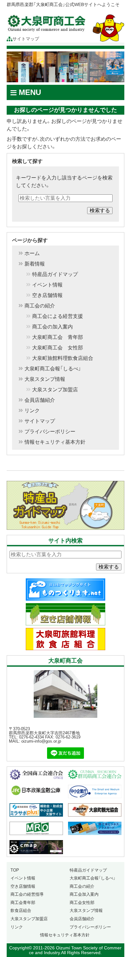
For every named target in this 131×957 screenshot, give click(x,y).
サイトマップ (25, 39)
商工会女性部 (82, 902)
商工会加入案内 (84, 894)
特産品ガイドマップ (55, 274)
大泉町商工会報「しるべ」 (52, 368)
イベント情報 (47, 284)
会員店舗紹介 (39, 400)
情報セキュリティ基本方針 (55, 442)
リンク (32, 410)
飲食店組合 (20, 910)
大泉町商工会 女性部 (57, 347)
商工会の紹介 (39, 305)
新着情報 (34, 263)
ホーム (32, 253)
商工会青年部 (22, 902)
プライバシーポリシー (49, 431)
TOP (14, 870)
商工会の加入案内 (52, 326)
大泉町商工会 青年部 (57, 337)
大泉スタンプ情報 (44, 379)
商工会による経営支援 (57, 316)
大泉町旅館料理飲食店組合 (62, 358)
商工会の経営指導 (27, 894)
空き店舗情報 (47, 295)
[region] (66, 66)
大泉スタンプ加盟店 (55, 389)
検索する (100, 210)
